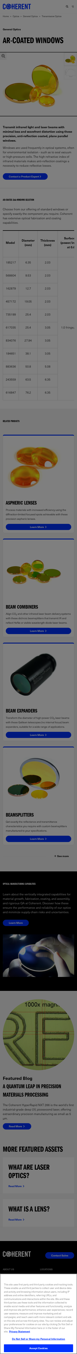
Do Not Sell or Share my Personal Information (38, 1339)
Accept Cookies (38, 1348)
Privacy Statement (19, 1331)
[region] (38, 1314)
